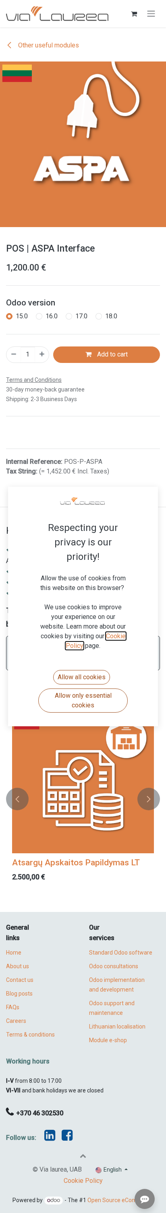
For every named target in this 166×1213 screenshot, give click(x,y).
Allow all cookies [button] (82, 677)
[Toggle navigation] (151, 14)
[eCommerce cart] (133, 13)
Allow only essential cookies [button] (83, 700)
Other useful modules (48, 45)
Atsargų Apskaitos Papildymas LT (76, 862)
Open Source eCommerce (120, 1200)
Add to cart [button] (111, 354)
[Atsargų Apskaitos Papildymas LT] (83, 782)
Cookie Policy (83, 1180)
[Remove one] (13, 354)
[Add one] (42, 354)
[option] (83, 799)
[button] (17, 799)
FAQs (12, 1007)
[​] (67, 1137)
